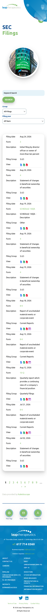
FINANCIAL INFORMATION (34, 586)
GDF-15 (26, 567)
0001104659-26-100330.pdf (27, 198)
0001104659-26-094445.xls (24, 362)
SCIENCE (27, 558)
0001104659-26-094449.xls (24, 399)
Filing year (6, 116)
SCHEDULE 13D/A (27, 209)
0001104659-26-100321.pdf (27, 165)
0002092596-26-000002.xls (24, 295)
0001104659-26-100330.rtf (21, 198)
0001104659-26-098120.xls (24, 329)
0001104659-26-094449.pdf (27, 399)
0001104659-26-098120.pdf (27, 329)
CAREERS (5, 566)
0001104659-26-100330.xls (24, 198)
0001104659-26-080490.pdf (27, 466)
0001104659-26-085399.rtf (21, 433)
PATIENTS (6, 584)
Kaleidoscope (24, 494)
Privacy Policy (23, 603)
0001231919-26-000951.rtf (21, 262)
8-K (21, 306)
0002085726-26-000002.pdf (27, 228)
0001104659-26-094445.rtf (21, 362)
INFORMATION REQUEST (33, 589)
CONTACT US (7, 561)
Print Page (9, 518)
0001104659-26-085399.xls (24, 433)
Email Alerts (23, 518)
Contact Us (37, 518)
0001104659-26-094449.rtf (21, 399)
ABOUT (5, 558)
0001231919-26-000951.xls (24, 262)
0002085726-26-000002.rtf (21, 228)
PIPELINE (5, 572)
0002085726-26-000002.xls (24, 228)
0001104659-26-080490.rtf (21, 466)
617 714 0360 (23, 544)
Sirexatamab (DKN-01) (33, 564)
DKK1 (26, 561)
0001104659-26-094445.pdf (27, 362)
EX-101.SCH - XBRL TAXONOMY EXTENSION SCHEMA (29, 329)
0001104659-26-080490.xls (24, 466)
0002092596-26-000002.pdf (27, 295)
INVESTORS (28, 572)
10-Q (22, 373)
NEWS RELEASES (30, 578)
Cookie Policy (35, 603)
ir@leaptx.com (29, 553)
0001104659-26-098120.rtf (21, 329)
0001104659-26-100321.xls (24, 165)
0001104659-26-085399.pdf (27, 433)
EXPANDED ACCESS (9, 587)
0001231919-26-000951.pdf (27, 262)
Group (4, 107)
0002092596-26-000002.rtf (21, 295)
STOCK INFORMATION (32, 575)
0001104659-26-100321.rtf (21, 165)
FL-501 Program (8, 580)
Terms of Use (12, 603)
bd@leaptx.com (29, 549)
